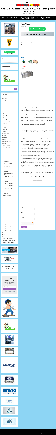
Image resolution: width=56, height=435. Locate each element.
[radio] (34, 181)
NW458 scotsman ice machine (9, 228)
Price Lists (42, 18)
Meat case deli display (6, 121)
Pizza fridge (5, 125)
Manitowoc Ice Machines (7, 151)
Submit (22, 57)
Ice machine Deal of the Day (35, 17)
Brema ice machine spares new (8, 238)
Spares (53, 17)
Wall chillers (5, 129)
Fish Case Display (6, 119)
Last (31, 42)
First (21, 42)
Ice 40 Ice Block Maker (6, 147)
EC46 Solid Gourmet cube (8, 210)
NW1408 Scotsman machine (9, 224)
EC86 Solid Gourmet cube (8, 214)
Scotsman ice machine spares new (8, 242)
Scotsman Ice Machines (7, 195)
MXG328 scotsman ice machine (9, 216)
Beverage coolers (6, 113)
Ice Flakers (14, 18)
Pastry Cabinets (5, 123)
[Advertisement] (37, 96)
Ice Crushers (21, 17)
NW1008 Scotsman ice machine (9, 222)
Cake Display (5, 115)
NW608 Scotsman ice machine (9, 230)
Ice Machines (48, 17)
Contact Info (36, 18)
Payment (42, 17)
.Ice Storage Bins (7, 152)
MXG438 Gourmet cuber (8, 218)
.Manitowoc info (7, 154)
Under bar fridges (6, 127)
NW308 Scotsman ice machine (9, 226)
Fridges (31, 18)
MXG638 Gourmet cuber (8, 220)
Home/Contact (4, 131)
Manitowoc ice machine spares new (9, 240)
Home (3, 17)
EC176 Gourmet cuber (8, 204)
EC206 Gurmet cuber (7, 206)
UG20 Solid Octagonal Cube (8, 183)
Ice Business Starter (13, 17)
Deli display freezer (6, 106)
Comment (22, 192)
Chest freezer (5, 104)
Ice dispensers (26, 17)
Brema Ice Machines (6, 145)
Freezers (27, 18)
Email (22, 44)
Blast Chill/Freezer (21, 18)
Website (22, 217)
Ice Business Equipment (7, 149)
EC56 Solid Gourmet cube (8, 212)
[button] (47, 433)
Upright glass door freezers (7, 110)
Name (22, 207)
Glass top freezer (6, 108)
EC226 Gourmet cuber (8, 208)
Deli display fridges (6, 117)
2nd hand (7, 17)
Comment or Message (24, 49)
